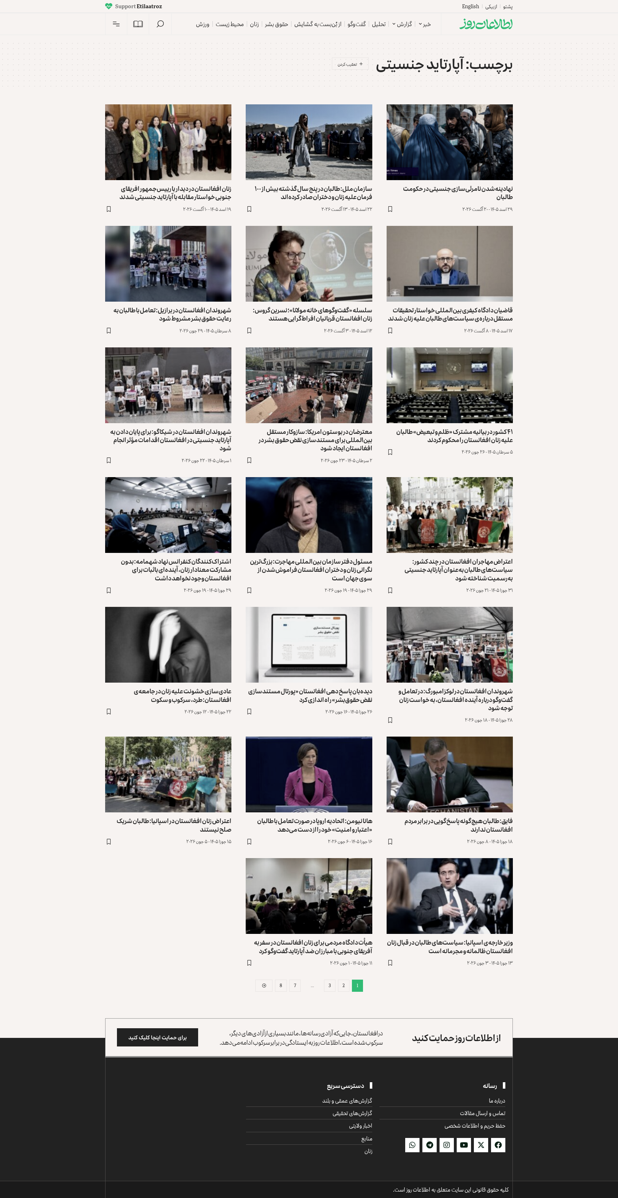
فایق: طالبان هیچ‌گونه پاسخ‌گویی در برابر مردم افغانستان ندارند (458, 825)
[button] (160, 24)
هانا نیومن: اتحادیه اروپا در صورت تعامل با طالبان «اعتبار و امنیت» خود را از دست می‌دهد (314, 825)
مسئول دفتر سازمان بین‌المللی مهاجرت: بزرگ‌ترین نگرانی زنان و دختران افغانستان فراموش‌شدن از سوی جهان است (311, 569)
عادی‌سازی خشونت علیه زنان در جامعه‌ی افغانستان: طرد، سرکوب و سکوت (182, 695)
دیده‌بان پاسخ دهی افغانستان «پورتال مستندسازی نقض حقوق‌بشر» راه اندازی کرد (310, 695)
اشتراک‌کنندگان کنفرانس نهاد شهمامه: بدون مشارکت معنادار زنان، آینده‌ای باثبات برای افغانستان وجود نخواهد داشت (176, 569)
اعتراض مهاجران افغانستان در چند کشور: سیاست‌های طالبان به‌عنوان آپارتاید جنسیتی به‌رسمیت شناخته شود (458, 569)
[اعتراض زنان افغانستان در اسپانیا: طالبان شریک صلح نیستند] (168, 774)
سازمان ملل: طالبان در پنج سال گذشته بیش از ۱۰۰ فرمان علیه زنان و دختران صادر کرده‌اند (313, 192)
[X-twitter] (481, 1145)
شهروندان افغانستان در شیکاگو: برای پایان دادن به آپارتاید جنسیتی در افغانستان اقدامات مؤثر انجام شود (170, 439)
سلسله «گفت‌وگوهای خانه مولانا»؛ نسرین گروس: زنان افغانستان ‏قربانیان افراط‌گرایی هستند (312, 314)
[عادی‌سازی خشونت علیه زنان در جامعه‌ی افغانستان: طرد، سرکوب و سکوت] (168, 645)
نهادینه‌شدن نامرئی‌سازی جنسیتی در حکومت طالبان (458, 192)
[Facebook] (498, 1145)
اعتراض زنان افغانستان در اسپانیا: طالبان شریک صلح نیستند (174, 825)
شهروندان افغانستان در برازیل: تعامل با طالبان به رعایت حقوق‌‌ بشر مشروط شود (172, 314)
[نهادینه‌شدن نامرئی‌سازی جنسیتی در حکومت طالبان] (450, 142)
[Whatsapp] (412, 1145)
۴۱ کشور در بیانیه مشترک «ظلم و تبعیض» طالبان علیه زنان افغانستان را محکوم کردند (454, 435)
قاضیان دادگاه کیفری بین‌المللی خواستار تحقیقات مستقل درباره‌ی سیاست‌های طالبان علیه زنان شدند (450, 314)
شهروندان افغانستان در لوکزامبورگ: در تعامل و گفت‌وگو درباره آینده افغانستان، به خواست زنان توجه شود (455, 699)
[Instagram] (447, 1145)
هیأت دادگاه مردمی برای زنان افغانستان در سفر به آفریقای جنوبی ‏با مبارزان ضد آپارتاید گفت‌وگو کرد (313, 946)
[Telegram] (429, 1145)
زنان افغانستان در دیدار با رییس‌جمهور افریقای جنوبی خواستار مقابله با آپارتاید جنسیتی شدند (175, 192)
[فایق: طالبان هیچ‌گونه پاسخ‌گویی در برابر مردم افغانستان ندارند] (450, 774)
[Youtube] (464, 1145)
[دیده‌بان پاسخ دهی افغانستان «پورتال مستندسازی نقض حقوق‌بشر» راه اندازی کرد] (309, 645)
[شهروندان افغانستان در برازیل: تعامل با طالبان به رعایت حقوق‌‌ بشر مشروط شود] (168, 264)
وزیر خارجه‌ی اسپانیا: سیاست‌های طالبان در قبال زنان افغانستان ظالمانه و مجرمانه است (450, 946)
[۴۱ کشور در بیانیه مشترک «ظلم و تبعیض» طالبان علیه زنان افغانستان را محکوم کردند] (450, 385)
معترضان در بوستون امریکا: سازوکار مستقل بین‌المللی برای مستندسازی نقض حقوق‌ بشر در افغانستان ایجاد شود (315, 439)
